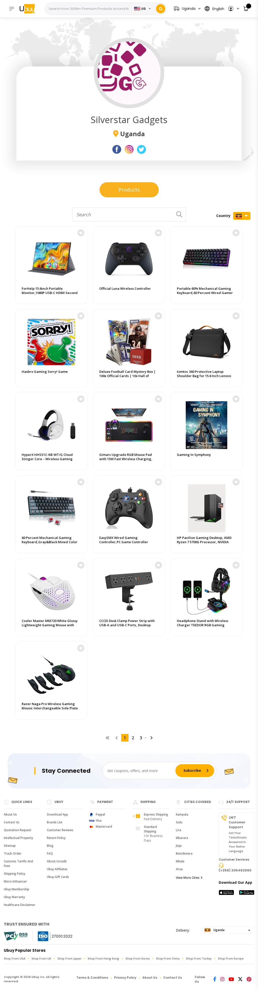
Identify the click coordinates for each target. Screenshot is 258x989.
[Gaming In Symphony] (206, 424)
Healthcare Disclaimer (19, 905)
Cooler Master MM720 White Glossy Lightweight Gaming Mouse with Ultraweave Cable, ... (50, 625)
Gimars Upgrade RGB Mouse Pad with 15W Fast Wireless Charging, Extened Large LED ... (125, 459)
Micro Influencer (15, 881)
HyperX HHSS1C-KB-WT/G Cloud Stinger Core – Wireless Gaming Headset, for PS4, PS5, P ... (47, 459)
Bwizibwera (184, 853)
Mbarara (182, 838)
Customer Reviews (60, 830)
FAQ (50, 853)
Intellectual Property (18, 838)
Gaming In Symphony (194, 455)
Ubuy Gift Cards (58, 877)
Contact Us (11, 822)
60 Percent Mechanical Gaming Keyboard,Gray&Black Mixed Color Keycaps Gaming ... (49, 542)
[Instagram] (222, 979)
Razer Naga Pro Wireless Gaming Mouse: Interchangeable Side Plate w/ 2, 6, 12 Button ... (50, 708)
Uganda (218, 930)
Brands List (54, 822)
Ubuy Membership (16, 889)
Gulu (179, 822)
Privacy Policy (125, 977)
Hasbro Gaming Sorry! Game (45, 372)
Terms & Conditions (92, 977)
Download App (57, 814)
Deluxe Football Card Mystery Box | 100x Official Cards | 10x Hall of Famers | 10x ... (127, 376)
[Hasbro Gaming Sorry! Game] (51, 341)
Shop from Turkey (199, 958)
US (143, 8)
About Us (10, 814)
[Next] (151, 738)
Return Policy (56, 838)
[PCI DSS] (15, 936)
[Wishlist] (80, 232)
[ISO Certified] (50, 936)
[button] (233, 8)
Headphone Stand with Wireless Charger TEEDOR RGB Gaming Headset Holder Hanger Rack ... (202, 625)
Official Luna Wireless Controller (125, 288)
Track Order (12, 853)
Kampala (182, 814)
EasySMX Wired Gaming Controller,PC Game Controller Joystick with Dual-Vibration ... (123, 542)
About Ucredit (57, 861)
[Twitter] (240, 979)
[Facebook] (214, 979)
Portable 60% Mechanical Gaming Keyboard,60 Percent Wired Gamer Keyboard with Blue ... (205, 292)
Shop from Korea (137, 958)
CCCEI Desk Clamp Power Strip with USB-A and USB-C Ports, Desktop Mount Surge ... (127, 625)
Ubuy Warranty (14, 897)
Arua (179, 869)
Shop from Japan (69, 958)
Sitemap (10, 846)
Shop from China (168, 958)
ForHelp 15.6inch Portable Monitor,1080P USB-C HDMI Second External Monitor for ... (50, 292)
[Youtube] (231, 979)
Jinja (179, 846)
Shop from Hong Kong (103, 958)
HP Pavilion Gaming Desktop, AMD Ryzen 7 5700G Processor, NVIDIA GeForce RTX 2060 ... (204, 542)
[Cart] (246, 9)
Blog (50, 846)
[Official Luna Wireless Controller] (129, 258)
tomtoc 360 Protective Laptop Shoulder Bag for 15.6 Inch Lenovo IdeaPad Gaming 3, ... (204, 376)
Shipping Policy (14, 873)
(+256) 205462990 (235, 870)
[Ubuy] (30, 9)
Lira (178, 830)
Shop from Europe (231, 958)
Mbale (180, 861)
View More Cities (188, 877)
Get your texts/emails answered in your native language (238, 842)
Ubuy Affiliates (57, 869)
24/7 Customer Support (237, 822)
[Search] (160, 8)
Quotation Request (17, 830)
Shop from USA (14, 958)
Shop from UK (41, 958)
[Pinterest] (249, 979)
